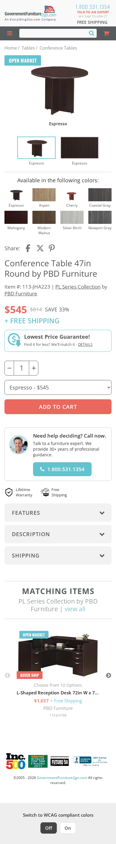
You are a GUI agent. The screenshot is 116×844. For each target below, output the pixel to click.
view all (75, 609)
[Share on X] (40, 248)
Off (48, 828)
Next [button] (109, 676)
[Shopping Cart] (106, 33)
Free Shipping (92, 22)
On (68, 828)
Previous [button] (7, 676)
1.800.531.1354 (93, 6)
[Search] (91, 33)
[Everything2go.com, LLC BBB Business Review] (91, 761)
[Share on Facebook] (29, 248)
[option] (36, 151)
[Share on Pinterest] (52, 248)
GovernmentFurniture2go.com (62, 777)
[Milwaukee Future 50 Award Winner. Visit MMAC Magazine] (60, 761)
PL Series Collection (78, 286)
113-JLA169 (58, 715)
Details (85, 344)
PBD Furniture (20, 293)
